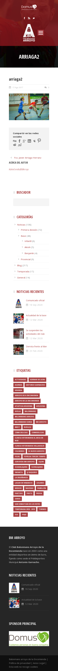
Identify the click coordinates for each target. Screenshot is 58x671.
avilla (18, 411)
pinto (29, 493)
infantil (19, 472)
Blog (19, 265)
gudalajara (37, 467)
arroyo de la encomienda (27, 401)
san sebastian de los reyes (27, 504)
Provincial (25, 259)
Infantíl (28, 241)
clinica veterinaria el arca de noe (29, 439)
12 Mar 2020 (36, 319)
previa (39, 493)
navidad (29, 488)
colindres (19, 451)
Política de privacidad (19, 663)
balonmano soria (23, 422)
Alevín (27, 247)
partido (19, 493)
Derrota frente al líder (36, 346)
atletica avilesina (23, 406)
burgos (27, 427)
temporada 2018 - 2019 (25, 509)
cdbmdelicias (38, 432)
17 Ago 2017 (17, 87)
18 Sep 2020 (36, 304)
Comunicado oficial (35, 300)
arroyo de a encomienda (26, 395)
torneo (42, 509)
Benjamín (29, 253)
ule (16, 514)
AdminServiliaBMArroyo (19, 169)
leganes (40, 483)
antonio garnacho (35, 385)
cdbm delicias (21, 432)
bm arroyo (41, 422)
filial (17, 456)
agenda (18, 385)
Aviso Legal (39, 663)
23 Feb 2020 (36, 350)
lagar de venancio (23, 483)
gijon (41, 461)
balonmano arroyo (24, 416)
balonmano (30, 411)
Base (23, 235)
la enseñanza (21, 477)
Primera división (29, 229)
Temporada (23, 271)
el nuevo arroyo (36, 451)
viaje (24, 514)
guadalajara (21, 467)
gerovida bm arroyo (25, 461)
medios (18, 488)
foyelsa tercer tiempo (34, 456)
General (21, 277)
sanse (17, 499)
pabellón (41, 488)
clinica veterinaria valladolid (29, 446)
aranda (18, 390)
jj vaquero (32, 472)
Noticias (21, 224)
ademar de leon (37, 379)
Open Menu (40, 33)
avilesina (40, 406)
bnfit (17, 427)
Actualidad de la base (36, 315)
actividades (20, 379)
